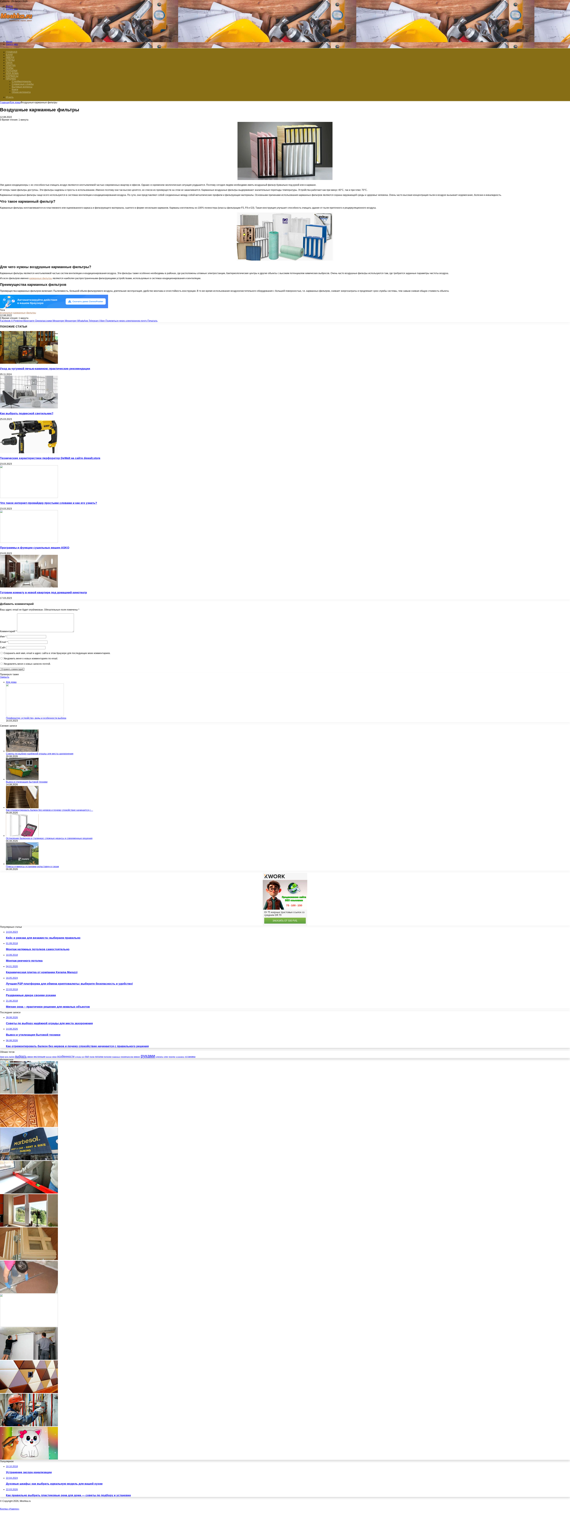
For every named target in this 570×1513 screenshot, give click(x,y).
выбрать (21, 1056)
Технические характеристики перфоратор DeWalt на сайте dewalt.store (50, 458)
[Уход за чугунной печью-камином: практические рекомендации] (29, 363)
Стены (10, 60)
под (83, 1057)
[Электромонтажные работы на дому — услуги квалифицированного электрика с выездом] (29, 1425)
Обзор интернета (21, 92)
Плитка (11, 65)
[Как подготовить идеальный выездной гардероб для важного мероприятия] (29, 1093)
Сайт (2, 647)
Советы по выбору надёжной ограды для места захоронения (39, 753)
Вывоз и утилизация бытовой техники (27, 782)
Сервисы (12, 76)
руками (148, 1055)
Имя (3, 636)
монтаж (49, 1057)
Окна (9, 62)
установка (190, 1056)
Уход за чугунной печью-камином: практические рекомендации (45, 368)
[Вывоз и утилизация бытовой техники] (22, 779)
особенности (66, 1056)
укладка (172, 1057)
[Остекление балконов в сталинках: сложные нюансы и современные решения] (22, 835)
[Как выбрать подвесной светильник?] (29, 407)
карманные (19, 312)
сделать (159, 1057)
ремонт (137, 1057)
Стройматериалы (21, 81)
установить (180, 1057)
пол (87, 1056)
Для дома (12, 73)
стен (166, 1056)
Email (4, 642)
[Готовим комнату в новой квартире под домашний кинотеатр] (29, 586)
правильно (116, 1057)
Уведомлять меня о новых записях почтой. (27, 664)
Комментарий (8, 631)
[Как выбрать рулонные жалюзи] (29, 1226)
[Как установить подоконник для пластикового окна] (29, 1192)
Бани (9, 54)
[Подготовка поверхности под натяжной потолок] (29, 1359)
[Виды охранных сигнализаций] (29, 1325)
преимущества (127, 1057)
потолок (107, 1056)
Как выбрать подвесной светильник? (26, 413)
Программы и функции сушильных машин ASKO (34, 547)
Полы (9, 68)
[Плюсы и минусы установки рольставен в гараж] (22, 864)
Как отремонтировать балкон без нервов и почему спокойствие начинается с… (49, 810)
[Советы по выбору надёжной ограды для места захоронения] (22, 751)
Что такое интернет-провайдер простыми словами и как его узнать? (48, 502)
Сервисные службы (23, 84)
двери (30, 1057)
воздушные (6, 312)
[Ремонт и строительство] (16, 36)
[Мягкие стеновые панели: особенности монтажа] (29, 1392)
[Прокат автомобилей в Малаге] (29, 1159)
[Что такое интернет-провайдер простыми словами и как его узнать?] (29, 497)
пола (92, 1056)
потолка (99, 1056)
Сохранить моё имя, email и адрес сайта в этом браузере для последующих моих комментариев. (57, 653)
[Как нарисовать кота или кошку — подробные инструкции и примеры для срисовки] (29, 1458)
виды (7, 1057)
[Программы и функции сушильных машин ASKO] (29, 542)
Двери (10, 57)
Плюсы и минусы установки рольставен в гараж (32, 866)
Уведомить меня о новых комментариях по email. (31, 658)
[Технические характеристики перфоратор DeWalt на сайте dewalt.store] (29, 452)
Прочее (11, 78)
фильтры (31, 312)
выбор (12, 1057)
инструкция (39, 1056)
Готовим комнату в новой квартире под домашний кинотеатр (43, 592)
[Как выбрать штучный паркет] (29, 1126)
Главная (4, 102)
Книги (15, 89)
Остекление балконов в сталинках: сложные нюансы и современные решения (49, 838)
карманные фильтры (40, 278)
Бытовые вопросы (22, 87)
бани (2, 1057)
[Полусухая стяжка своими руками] (29, 1292)
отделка (78, 1057)
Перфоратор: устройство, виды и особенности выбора (36, 718)
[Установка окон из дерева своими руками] (29, 1259)
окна (54, 1057)
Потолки (11, 70)
